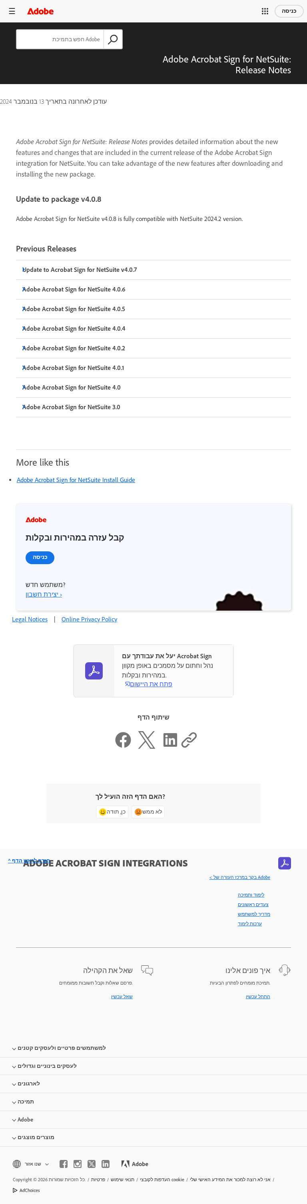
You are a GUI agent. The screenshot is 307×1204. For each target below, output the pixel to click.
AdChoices (30, 1190)
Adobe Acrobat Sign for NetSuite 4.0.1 (73, 368)
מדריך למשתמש (254, 914)
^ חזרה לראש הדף (29, 861)
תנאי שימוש (122, 1179)
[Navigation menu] (12, 11)
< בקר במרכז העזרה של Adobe (239, 877)
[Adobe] (40, 11)
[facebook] (64, 1164)
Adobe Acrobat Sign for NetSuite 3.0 (71, 407)
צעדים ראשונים (253, 904)
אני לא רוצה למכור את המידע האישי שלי (230, 1179)
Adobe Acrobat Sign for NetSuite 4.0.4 (74, 328)
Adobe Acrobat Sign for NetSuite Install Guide (76, 480)
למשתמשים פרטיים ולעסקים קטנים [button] (62, 1048)
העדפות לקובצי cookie (162, 1179)
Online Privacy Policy (89, 619)
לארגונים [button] (29, 1083)
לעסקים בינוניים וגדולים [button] (47, 1066)
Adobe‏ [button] (25, 1119)
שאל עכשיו (122, 996)
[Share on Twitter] (146, 746)
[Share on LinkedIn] (170, 746)
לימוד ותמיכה (251, 895)
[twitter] (92, 1164)
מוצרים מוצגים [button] (36, 1137)
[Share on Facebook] (123, 746)
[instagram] (78, 1164)
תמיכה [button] (26, 1101)
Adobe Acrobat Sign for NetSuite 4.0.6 (74, 289)
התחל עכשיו (258, 996)
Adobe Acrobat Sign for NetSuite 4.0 (71, 387)
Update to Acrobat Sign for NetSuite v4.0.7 (79, 269)
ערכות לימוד (250, 924)
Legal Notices (30, 619)
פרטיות (98, 1179)
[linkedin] (106, 1164)
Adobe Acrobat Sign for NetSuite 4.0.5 (73, 309)
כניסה (289, 11)
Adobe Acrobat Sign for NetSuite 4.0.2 (73, 348)
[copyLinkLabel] (189, 746)
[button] (265, 11)
